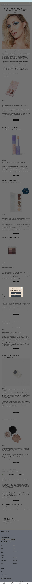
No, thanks (16, 295)
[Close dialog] (21, 287)
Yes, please (16, 293)
